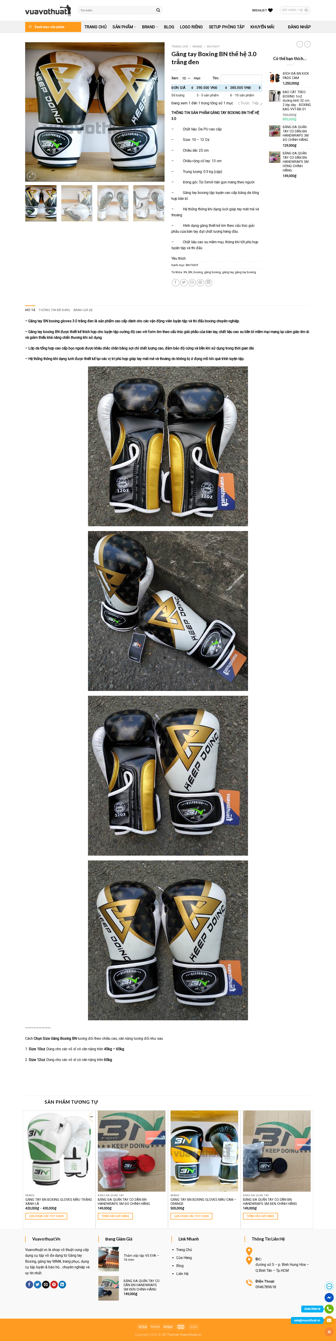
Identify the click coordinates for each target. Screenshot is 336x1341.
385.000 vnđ (240, 88)
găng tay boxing (245, 272)
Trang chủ (179, 46)
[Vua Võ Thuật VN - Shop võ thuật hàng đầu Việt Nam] (48, 10)
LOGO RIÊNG (191, 27)
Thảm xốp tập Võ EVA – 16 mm (141, 1258)
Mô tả (30, 310)
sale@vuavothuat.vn (307, 1320)
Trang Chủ (96, 27)
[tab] (30, 310)
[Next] (156, 112)
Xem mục (185, 78)
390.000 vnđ (207, 88)
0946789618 (312, 1309)
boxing (198, 272)
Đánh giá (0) (83, 310)
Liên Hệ (182, 1274)
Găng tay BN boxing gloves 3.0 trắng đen (60, 321)
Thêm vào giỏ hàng (115, 1216)
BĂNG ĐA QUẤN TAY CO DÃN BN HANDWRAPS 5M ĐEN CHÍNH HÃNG (270, 1202)
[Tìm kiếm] (158, 10)
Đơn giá (178, 88)
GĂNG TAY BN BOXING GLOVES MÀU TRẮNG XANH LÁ (58, 1202)
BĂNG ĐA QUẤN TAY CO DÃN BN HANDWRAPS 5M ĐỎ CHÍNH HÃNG (124, 1202)
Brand (148, 27)
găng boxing (212, 272)
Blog (169, 27)
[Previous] (33, 112)
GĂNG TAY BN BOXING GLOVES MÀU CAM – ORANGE (203, 1202)
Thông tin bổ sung (54, 310)
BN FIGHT (213, 46)
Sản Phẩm (122, 27)
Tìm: (216, 78)
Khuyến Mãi (263, 27)
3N (185, 272)
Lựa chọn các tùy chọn (46, 1216)
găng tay (227, 272)
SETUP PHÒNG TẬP (227, 27)
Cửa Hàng (184, 1258)
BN (190, 272)
